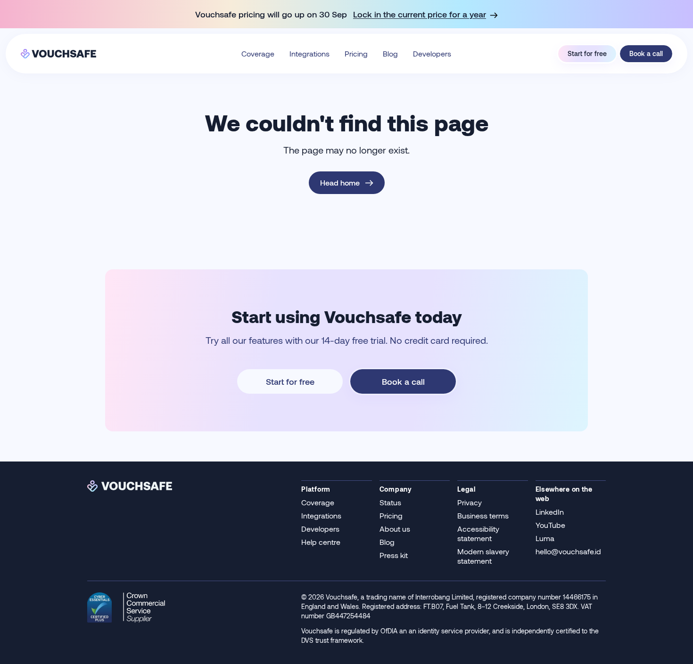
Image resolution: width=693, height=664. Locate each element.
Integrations (309, 53)
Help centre (320, 541)
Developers (432, 53)
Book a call (646, 53)
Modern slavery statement (483, 556)
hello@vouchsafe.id (568, 551)
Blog (390, 53)
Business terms (483, 515)
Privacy (469, 502)
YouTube (550, 524)
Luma (545, 538)
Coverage (257, 53)
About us (395, 528)
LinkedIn (550, 511)
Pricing (356, 53)
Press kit (394, 555)
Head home (340, 182)
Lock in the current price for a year (419, 14)
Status (390, 502)
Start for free (587, 53)
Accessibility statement (478, 533)
